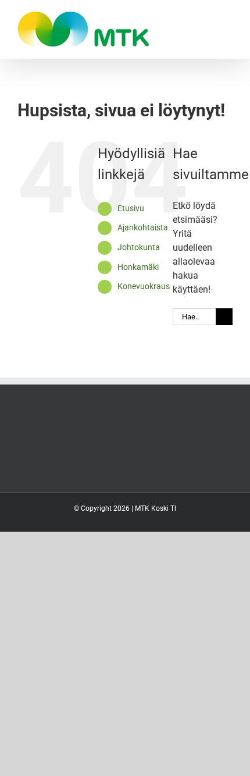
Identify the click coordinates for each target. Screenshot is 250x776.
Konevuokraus (143, 286)
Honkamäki (138, 267)
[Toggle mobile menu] (228, 18)
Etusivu (130, 208)
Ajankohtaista (142, 227)
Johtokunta (138, 247)
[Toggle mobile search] (207, 18)
